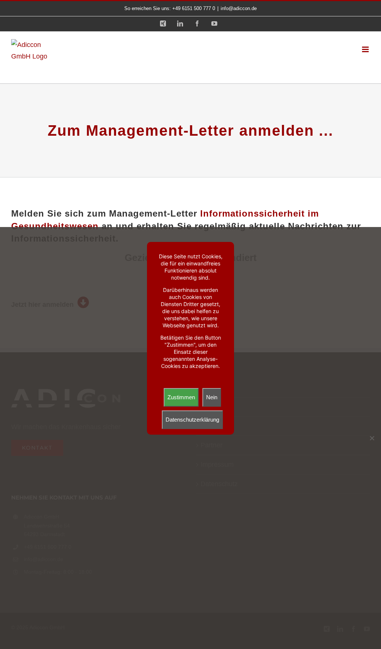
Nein (211, 397)
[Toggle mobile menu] (366, 49)
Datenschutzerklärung (192, 419)
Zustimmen (181, 397)
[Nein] (371, 438)
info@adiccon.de (239, 8)
